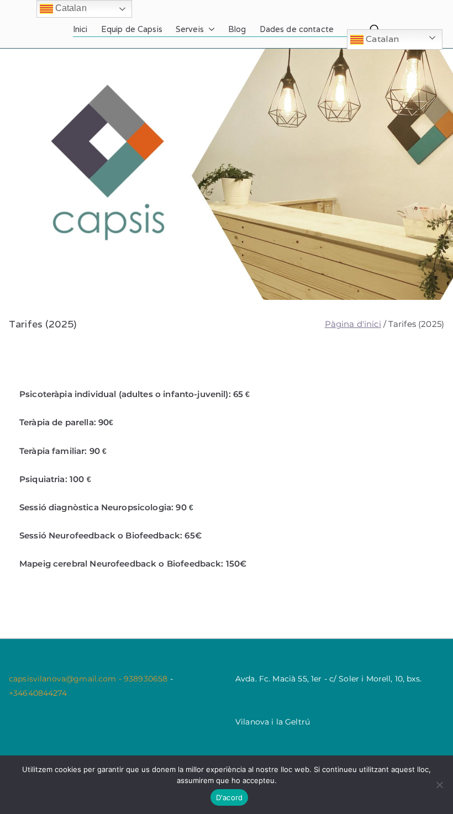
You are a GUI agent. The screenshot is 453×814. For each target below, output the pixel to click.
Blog (237, 29)
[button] (209, 29)
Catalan (381, 39)
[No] (439, 784)
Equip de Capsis (131, 29)
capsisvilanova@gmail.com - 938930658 (89, 679)
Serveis (190, 29)
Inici (80, 29)
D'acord (229, 797)
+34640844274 (38, 693)
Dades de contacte (297, 29)
